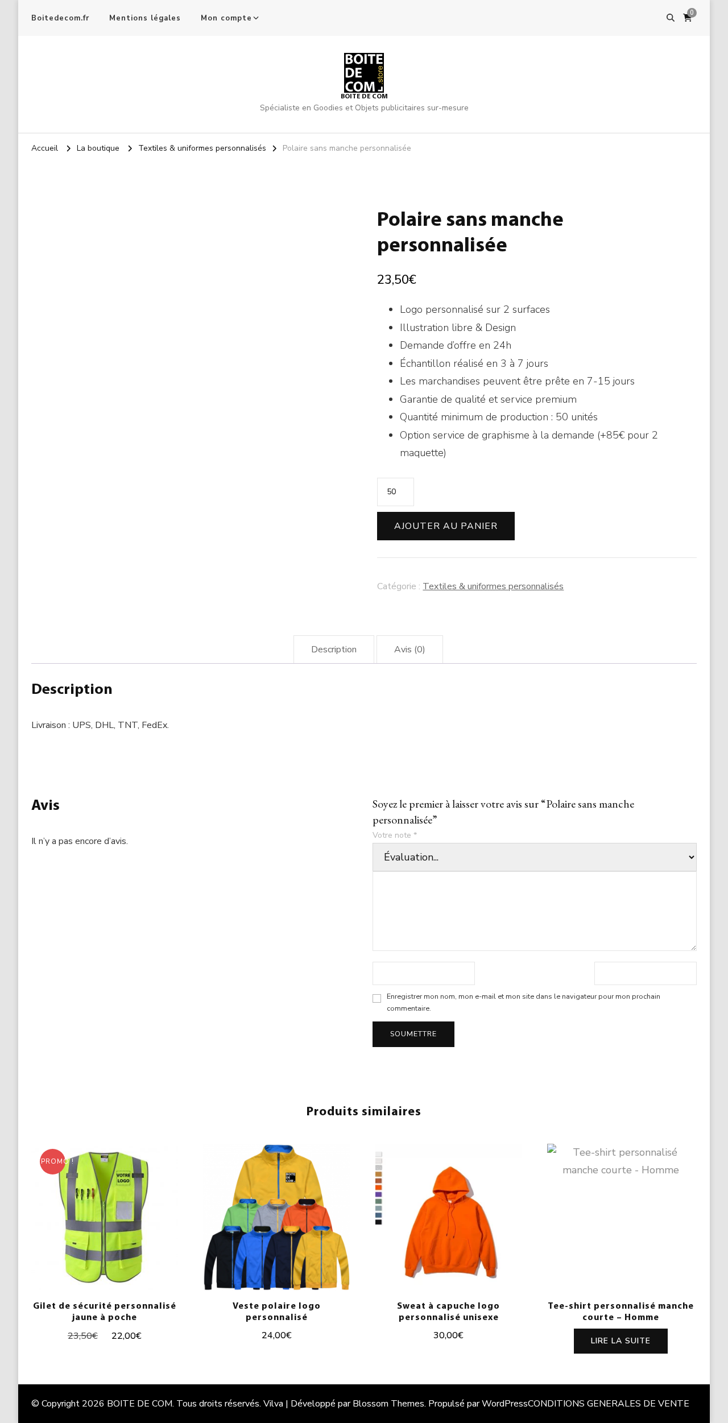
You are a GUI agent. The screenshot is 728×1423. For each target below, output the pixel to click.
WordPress (505, 1403)
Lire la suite (621, 1340)
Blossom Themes (388, 1403)
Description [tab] (334, 649)
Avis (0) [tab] (409, 649)
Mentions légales (145, 18)
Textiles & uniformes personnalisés (493, 586)
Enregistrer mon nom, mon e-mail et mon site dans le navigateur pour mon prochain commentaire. (523, 1002)
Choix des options (276, 1219)
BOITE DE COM (364, 96)
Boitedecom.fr (60, 18)
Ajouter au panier (446, 526)
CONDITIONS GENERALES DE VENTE (608, 1403)
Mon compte (226, 18)
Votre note (395, 835)
